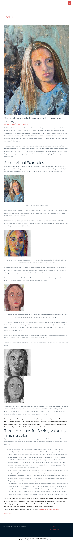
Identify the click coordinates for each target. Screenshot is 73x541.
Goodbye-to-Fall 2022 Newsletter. (49, 509)
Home (54, 526)
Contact (54, 532)
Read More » (8, 513)
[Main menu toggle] (69, 3)
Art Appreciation (9, 124)
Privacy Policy (54, 529)
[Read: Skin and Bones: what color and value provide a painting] (36, 70)
